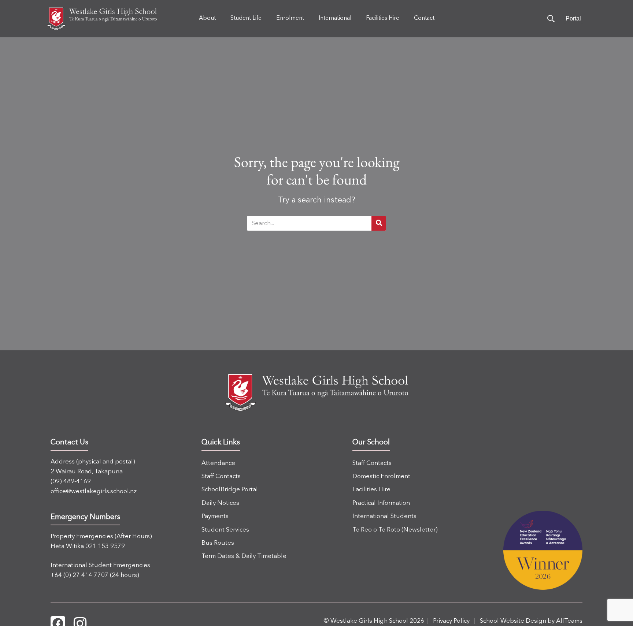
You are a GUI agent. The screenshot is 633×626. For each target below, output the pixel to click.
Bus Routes (217, 543)
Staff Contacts (221, 476)
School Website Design (513, 621)
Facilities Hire (371, 490)
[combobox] (309, 223)
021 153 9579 (105, 546)
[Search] (551, 18)
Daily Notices (220, 503)
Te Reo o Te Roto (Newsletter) (395, 530)
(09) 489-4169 (71, 481)
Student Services (225, 530)
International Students (384, 516)
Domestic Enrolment (381, 476)
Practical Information (381, 503)
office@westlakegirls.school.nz (94, 491)
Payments (215, 516)
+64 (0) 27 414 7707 (79, 575)
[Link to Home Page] (102, 18)
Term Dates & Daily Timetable (243, 556)
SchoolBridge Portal (229, 490)
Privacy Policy (451, 621)
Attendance (218, 463)
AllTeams (569, 621)
